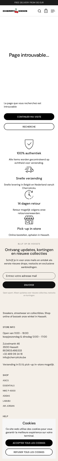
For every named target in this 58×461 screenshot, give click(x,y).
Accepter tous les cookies (29, 443)
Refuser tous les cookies (29, 452)
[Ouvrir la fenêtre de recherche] (39, 11)
